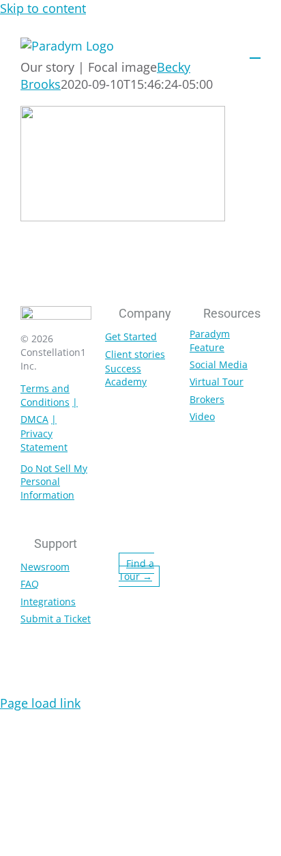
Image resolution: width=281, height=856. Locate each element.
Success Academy (126, 375)
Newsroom (45, 566)
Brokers (207, 399)
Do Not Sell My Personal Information (53, 481)
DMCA (34, 419)
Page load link (40, 703)
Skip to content (43, 8)
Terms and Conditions (45, 395)
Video (202, 416)
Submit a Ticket (55, 618)
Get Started (131, 336)
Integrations (48, 601)
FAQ (29, 583)
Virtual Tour (216, 381)
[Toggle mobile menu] (255, 51)
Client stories (135, 354)
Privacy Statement (44, 440)
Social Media (219, 364)
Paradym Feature (210, 340)
